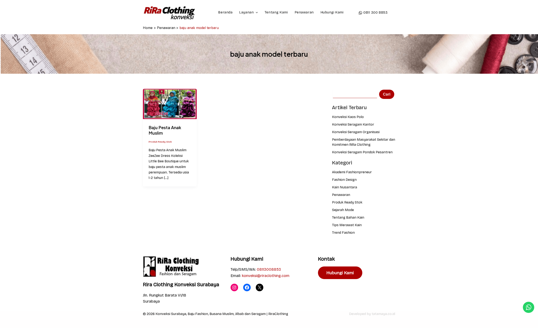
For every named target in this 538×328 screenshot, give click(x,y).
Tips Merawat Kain (347, 225)
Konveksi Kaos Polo (348, 117)
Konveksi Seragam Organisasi (356, 132)
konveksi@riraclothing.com (265, 275)
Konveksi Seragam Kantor (353, 124)
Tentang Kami (276, 12)
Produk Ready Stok (160, 141)
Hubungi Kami (332, 12)
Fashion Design (344, 180)
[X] (259, 287)
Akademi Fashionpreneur (352, 172)
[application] (256, 12)
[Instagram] (234, 287)
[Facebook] (247, 287)
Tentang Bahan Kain (348, 217)
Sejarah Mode (343, 210)
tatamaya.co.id (383, 314)
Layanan (246, 12)
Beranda (225, 12)
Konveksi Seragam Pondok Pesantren (362, 152)
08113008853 (269, 269)
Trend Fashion (343, 233)
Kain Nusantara (344, 187)
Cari (386, 94)
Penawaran (304, 12)
